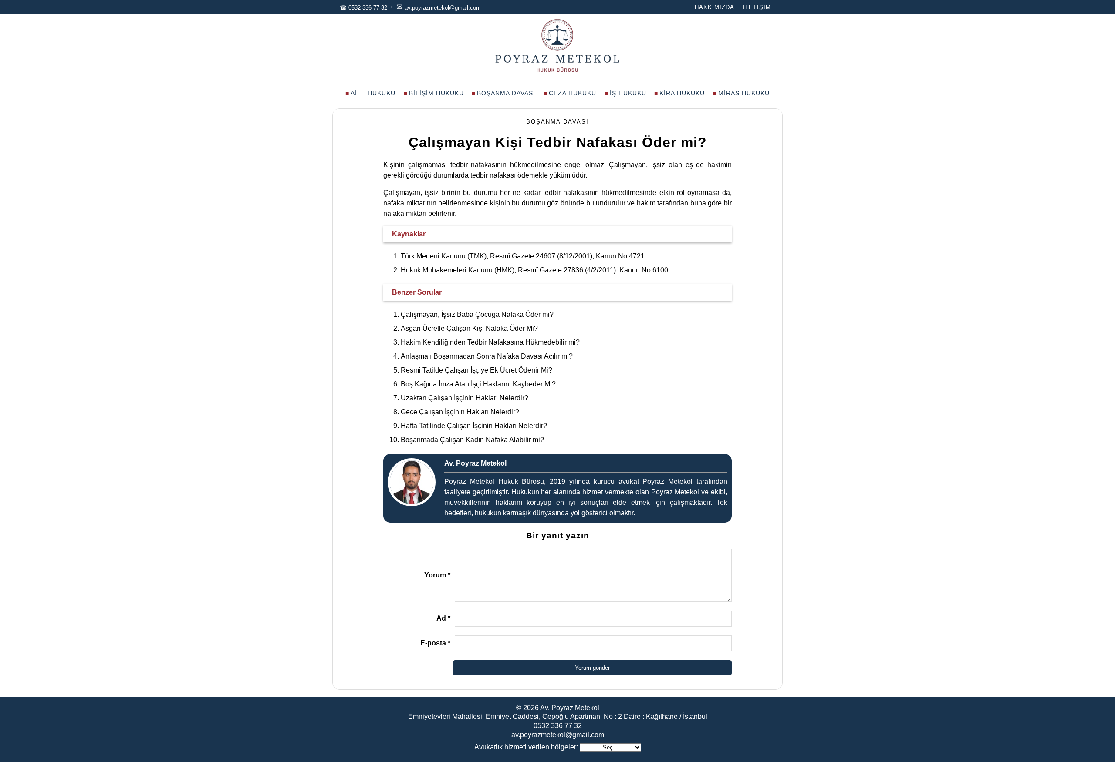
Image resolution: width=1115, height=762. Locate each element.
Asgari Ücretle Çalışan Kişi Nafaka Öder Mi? (469, 328)
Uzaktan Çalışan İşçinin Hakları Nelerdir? (464, 398)
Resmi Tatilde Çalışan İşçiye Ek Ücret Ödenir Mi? (476, 370)
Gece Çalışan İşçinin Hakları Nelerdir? (460, 412)
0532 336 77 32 (367, 7)
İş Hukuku (628, 93)
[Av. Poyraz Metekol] (557, 71)
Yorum (437, 575)
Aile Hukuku (373, 93)
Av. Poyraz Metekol (569, 708)
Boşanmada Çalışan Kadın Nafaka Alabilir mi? (472, 439)
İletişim (757, 7)
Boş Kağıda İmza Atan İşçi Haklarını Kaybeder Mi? (478, 384)
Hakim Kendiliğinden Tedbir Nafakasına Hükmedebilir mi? (490, 342)
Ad (443, 618)
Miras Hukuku (744, 93)
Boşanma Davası (506, 93)
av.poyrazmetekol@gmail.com (443, 7)
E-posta (435, 643)
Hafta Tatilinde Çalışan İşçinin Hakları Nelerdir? (474, 426)
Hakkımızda (714, 7)
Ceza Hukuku (572, 93)
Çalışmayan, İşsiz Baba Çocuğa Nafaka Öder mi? (477, 314)
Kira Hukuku (682, 93)
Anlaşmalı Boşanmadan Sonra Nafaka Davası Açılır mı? (487, 356)
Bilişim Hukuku (436, 93)
